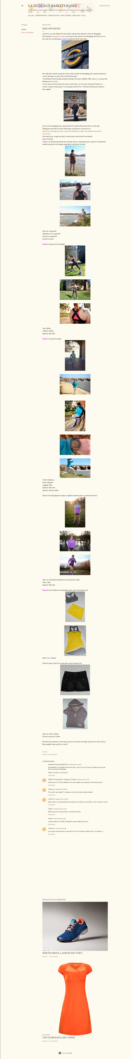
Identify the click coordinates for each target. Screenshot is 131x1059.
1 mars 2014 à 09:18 (60, 828)
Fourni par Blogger (67, 1053)
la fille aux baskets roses (52, 5)
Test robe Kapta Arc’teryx (58, 1037)
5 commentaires (53, 1041)
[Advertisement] (75, 880)
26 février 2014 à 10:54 (75, 764)
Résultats (76, 15)
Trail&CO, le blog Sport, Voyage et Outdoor (62, 779)
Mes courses (66, 15)
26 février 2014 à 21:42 (60, 809)
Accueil (31, 15)
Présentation (41, 15)
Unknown (51, 789)
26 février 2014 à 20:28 (61, 799)
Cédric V (51, 809)
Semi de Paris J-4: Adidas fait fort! (62, 952)
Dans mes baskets (27, 32)
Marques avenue (59, 36)
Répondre (51, 775)
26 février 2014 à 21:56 (60, 818)
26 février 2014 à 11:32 (83, 779)
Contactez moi (54, 15)
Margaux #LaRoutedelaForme (58, 764)
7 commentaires (53, 956)
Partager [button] (24, 25)
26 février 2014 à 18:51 (61, 789)
